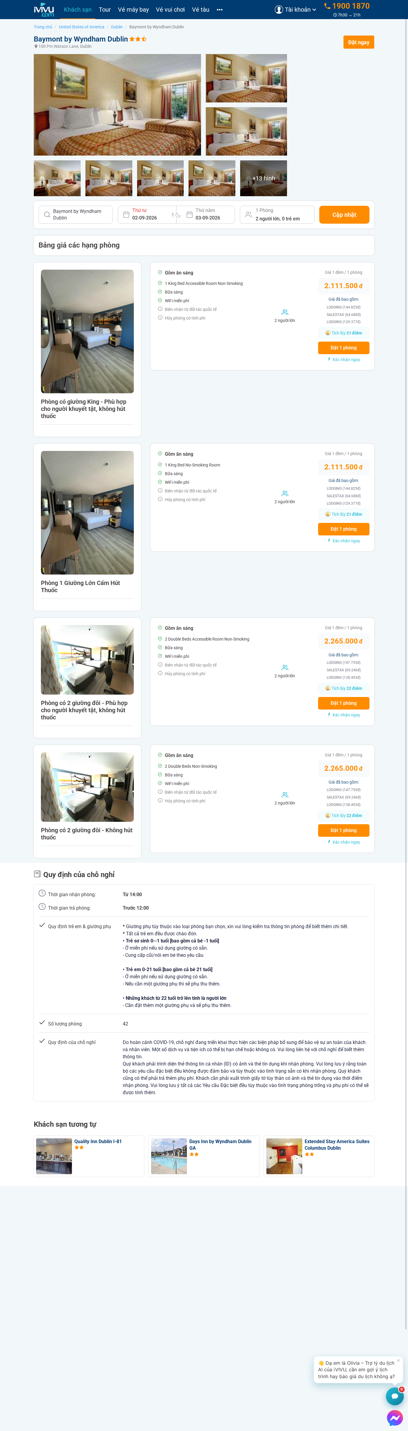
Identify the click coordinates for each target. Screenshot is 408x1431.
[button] (358, 1369)
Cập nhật (344, 214)
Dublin (117, 26)
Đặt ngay (358, 42)
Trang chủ (43, 26)
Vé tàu (200, 9)
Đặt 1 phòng (344, 348)
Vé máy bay (133, 9)
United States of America (82, 26)
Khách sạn (78, 9)
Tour (105, 9)
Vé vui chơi (170, 9)
